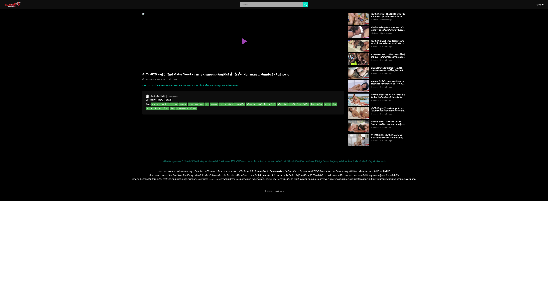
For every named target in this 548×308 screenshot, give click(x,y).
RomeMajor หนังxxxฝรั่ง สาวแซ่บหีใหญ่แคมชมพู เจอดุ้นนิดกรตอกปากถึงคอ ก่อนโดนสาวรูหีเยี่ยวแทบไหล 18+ (388, 56)
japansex (174, 104)
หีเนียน (319, 104)
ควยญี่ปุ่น (229, 104)
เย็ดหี (173, 108)
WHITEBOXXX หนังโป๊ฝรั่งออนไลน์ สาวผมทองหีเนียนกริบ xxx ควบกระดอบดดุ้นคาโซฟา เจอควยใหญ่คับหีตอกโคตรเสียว (388, 137)
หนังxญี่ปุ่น (251, 104)
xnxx (202, 104)
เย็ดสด (165, 108)
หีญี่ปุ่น (305, 104)
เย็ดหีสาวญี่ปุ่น (182, 108)
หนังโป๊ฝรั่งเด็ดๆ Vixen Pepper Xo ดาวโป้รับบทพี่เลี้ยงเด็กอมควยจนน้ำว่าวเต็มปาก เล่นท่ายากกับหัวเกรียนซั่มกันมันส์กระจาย (387, 112)
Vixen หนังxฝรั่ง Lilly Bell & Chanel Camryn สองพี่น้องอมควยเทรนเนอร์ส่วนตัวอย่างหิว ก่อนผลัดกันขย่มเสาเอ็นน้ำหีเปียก (387, 125)
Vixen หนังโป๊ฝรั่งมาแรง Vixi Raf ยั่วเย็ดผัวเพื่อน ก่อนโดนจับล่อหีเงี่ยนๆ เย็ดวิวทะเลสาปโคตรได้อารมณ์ (388, 97)
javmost (183, 104)
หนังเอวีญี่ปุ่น (283, 104)
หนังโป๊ (168, 100)
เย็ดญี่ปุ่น (157, 108)
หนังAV (160, 100)
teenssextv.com (277, 191)
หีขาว (299, 104)
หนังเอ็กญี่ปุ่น (262, 104)
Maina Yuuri (193, 104)
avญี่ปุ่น (165, 104)
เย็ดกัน (149, 108)
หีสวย (313, 104)
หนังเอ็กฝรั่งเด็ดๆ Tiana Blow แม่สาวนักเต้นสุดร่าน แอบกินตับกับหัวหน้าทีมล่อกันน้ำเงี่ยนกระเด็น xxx (388, 30)
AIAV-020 (156, 104)
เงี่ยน (334, 104)
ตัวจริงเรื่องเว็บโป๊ (158, 96)
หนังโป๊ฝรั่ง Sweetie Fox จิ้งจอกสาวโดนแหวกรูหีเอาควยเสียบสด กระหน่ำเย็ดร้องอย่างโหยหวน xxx (388, 43)
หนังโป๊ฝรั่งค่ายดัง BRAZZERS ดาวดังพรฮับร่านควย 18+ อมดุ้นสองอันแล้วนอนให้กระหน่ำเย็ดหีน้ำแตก (388, 16)
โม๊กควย (193, 108)
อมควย (327, 104)
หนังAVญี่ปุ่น (239, 104)
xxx (207, 104)
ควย (221, 104)
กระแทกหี (214, 104)
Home (538, 4)
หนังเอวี (272, 104)
